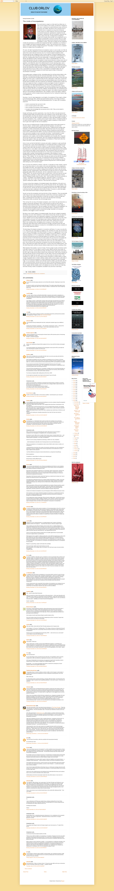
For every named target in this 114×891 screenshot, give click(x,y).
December (76, 402)
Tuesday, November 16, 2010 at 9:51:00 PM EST (36, 701)
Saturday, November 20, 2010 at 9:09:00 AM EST (36, 819)
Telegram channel (75, 123)
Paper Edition (74, 282)
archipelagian (29, 572)
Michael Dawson (30, 606)
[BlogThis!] (30, 272)
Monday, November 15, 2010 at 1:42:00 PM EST (36, 516)
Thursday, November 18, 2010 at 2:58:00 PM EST (36, 776)
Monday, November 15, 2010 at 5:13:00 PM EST (36, 551)
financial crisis (36, 273)
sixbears (28, 280)
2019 (74, 384)
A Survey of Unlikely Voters (76, 427)
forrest (27, 464)
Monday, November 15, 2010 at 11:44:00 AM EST (36, 425)
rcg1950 (28, 293)
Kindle (73, 305)
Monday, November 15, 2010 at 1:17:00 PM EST (36, 502)
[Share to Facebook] (33, 272)
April (75, 445)
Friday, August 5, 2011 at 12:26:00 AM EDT (35, 857)
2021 (74, 380)
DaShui (28, 419)
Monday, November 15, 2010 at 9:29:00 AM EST (36, 388)
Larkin (27, 520)
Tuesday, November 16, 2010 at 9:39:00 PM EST (36, 682)
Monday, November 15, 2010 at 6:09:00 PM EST (36, 568)
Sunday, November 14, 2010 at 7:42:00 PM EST (36, 289)
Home (45, 871)
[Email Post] (26, 271)
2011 (74, 398)
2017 (74, 387)
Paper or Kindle (75, 261)
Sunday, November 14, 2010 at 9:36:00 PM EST (36, 308)
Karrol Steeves (29, 393)
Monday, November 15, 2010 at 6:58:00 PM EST (36, 587)
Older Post (64, 871)
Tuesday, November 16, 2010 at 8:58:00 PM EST (36, 666)
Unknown (28, 320)
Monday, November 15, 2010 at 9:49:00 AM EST (36, 396)
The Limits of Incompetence (77, 419)
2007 (74, 456)
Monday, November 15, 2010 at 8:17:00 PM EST (36, 602)
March (75, 447)
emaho (27, 624)
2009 (74, 452)
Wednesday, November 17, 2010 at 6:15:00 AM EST (37, 733)
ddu (27, 737)
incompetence (42, 273)
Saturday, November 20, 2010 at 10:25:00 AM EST (36, 827)
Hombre (28, 400)
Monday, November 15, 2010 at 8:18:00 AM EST (36, 338)
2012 (74, 396)
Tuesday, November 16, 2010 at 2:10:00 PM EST (36, 620)
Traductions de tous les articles (78, 117)
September (76, 435)
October (76, 433)
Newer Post (25, 871)
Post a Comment (28, 868)
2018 (74, 386)
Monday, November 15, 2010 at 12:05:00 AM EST (36, 316)
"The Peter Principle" (56, 707)
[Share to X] (31, 272)
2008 (74, 454)
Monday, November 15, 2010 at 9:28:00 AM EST (36, 376)
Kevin (27, 555)
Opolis (27, 639)
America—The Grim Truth (77, 411)
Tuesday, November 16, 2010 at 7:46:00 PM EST (36, 635)
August (75, 438)
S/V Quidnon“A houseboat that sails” (81, 164)
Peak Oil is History (76, 430)
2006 (74, 458)
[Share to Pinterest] (34, 272)
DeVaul (27, 747)
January (76, 450)
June (75, 441)
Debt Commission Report (45, 314)
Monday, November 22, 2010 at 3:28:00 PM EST (36, 847)
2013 (74, 395)
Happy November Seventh (77, 423)
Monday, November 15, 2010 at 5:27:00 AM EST (36, 328)
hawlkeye (28, 354)
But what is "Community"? (77, 414)
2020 (74, 382)
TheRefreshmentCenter (31, 670)
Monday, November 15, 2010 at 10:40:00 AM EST (36, 415)
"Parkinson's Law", (40, 713)
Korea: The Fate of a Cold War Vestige (76, 407)
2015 (74, 391)
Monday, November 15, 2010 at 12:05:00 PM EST (36, 460)
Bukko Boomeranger (31, 705)
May (75, 443)
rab (27, 312)
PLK (27, 652)
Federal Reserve (30, 273)
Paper (77, 305)
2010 (74, 400)
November (76, 404)
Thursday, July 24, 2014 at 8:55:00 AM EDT (35, 866)
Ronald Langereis (30, 332)
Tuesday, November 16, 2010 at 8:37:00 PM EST (36, 648)
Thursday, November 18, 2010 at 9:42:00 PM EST (36, 793)
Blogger (62, 881)
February (76, 448)
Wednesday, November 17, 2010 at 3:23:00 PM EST (37, 743)
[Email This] (29, 272)
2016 (74, 389)
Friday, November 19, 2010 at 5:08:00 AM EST (36, 809)
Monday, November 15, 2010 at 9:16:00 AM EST (36, 350)
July (75, 439)
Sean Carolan (29, 342)
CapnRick (28, 591)
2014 (74, 393)
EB (27, 851)
